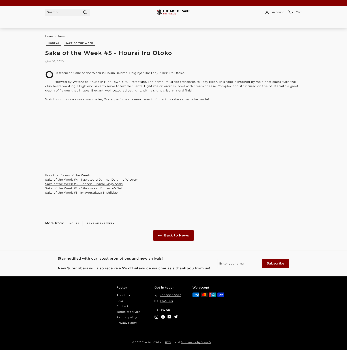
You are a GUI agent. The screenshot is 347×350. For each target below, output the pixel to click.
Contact (122, 306)
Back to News (176, 235)
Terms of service (128, 311)
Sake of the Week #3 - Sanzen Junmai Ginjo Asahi (84, 184)
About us (123, 295)
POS (168, 342)
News (62, 36)
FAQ (120, 300)
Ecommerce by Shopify (196, 342)
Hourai (53, 43)
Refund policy (127, 317)
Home (49, 36)
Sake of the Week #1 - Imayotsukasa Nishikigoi (82, 192)
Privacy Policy (127, 323)
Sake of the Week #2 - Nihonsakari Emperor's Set (84, 188)
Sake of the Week (79, 43)
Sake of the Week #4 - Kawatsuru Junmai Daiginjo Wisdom (91, 179)
